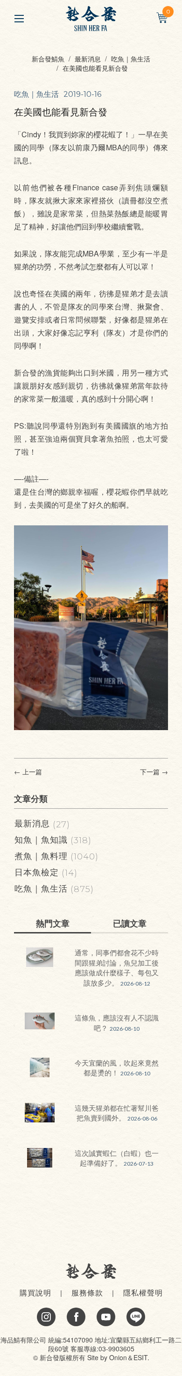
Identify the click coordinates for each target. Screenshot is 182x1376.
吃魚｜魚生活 (130, 58)
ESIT (140, 1357)
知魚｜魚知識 (52, 839)
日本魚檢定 (45, 872)
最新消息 (88, 58)
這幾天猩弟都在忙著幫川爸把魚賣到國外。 (117, 1112)
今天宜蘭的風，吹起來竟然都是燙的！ (117, 1067)
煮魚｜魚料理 (56, 855)
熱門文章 (53, 923)
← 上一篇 (28, 772)
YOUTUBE (106, 1317)
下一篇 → (154, 772)
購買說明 (35, 1292)
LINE (135, 1317)
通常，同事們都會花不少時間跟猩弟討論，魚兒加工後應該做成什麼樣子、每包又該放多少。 (117, 967)
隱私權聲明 (143, 1292)
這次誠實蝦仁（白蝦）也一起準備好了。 (117, 1158)
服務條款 (87, 1292)
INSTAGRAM (46, 1317)
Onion (118, 1357)
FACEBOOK (76, 1317)
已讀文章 (130, 923)
